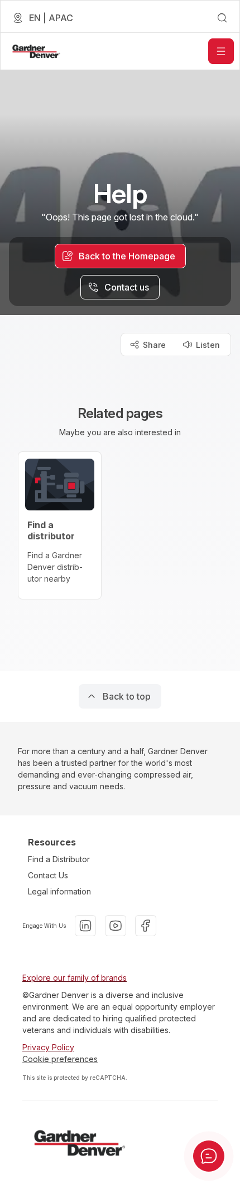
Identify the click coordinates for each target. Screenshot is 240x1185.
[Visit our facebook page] (145, 925)
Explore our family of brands (74, 977)
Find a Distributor (59, 859)
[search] (222, 18)
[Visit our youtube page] (115, 925)
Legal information (59, 891)
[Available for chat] (208, 1156)
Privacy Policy (48, 1047)
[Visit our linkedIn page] (85, 925)
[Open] (221, 51)
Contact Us (48, 875)
